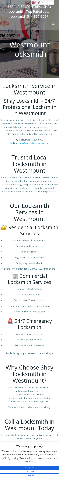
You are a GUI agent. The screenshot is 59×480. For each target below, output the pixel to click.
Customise (29, 471)
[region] (29, 461)
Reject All (29, 475)
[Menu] (53, 24)
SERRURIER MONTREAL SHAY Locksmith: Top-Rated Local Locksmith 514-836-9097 (29, 11)
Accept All (29, 467)
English (39, 2)
